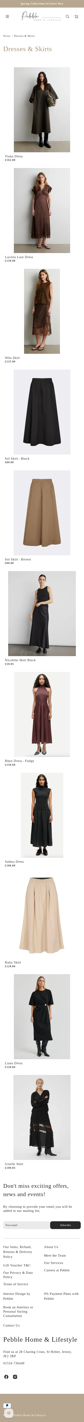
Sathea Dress (14, 861)
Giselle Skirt (14, 1164)
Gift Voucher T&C (17, 1265)
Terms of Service (15, 1284)
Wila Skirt (12, 358)
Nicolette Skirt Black (20, 660)
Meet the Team (55, 1255)
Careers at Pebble (57, 1270)
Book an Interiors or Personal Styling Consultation (18, 1311)
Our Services (53, 1263)
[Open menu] (7, 16)
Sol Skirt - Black (17, 458)
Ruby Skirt (13, 962)
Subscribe (65, 1225)
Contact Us (11, 1325)
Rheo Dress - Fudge (19, 761)
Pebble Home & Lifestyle (40, 1339)
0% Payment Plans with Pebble (61, 1296)
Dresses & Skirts (24, 36)
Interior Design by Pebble (16, 1296)
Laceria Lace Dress (19, 257)
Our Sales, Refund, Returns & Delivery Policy (17, 1251)
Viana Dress (14, 156)
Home (7, 36)
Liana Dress (14, 1063)
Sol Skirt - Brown (18, 559)
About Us (51, 1247)
